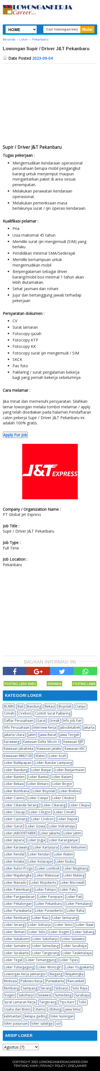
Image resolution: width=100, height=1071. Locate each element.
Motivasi (10, 981)
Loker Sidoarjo (39, 924)
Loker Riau (40, 917)
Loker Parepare (50, 896)
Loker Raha (75, 910)
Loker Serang (14, 924)
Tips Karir (67, 1002)
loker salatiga (41, 1023)
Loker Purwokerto (49, 910)
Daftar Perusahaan (18, 720)
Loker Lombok (48, 868)
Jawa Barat (47, 734)
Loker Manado (15, 882)
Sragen (9, 995)
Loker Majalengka (17, 875)
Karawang (11, 741)
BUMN (9, 706)
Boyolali (65, 706)
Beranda (54, 684)
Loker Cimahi (64, 812)
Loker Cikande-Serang (21, 805)
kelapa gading (36, 1016)
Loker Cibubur (63, 798)
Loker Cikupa (79, 805)
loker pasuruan (16, 1023)
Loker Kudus (65, 861)
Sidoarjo (62, 988)
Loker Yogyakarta (79, 967)
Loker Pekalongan (18, 903)
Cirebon (24, 713)
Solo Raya (80, 988)
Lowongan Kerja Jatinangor (25, 974)
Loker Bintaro (38, 783)
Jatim (32, 734)
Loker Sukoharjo (45, 938)
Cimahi (9, 713)
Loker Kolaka (14, 861)
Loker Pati (74, 896)
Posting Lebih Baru (20, 684)
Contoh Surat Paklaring (53, 713)
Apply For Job (15, 434)
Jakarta (89, 727)
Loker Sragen (59, 932)
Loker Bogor (62, 783)
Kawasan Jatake (49, 748)
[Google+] (38, 671)
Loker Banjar (41, 770)
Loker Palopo (45, 889)
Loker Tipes (69, 960)
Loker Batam (62, 776)
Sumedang (63, 995)
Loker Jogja (36, 840)
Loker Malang (73, 875)
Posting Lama (84, 684)
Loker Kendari (39, 854)
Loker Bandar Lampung (53, 762)
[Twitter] (62, 671)
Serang (46, 988)
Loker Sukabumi (16, 938)
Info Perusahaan (16, 727)
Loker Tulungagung (19, 967)
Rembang (11, 988)
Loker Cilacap (14, 812)
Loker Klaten (63, 854)
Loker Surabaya (74, 945)
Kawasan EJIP (73, 741)
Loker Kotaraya (40, 861)
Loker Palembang (17, 889)
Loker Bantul (38, 776)
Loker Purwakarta (17, 910)
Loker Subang (83, 932)
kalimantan (12, 1016)
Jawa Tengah (69, 734)
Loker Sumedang (45, 945)
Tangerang (47, 1002)
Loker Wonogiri (50, 967)
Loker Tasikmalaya (77, 953)
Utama (39, 1009)
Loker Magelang (75, 868)
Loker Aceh (57, 755)
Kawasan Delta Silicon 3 (41, 741)
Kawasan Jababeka (18, 748)
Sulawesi (44, 995)
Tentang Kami (26, 1066)
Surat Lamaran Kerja (20, 1002)
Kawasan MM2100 (18, 755)
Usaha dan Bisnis (17, 1009)
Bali (20, 706)
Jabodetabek (70, 727)
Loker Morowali (72, 882)
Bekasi (50, 706)
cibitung (55, 1009)
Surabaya (82, 995)
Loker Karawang (16, 847)
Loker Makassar (47, 875)
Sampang (29, 988)
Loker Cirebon (42, 819)
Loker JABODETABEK (20, 833)
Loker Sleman (14, 932)
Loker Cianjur (38, 798)
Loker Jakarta (49, 833)
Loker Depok (67, 819)
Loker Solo (37, 932)
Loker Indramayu (62, 826)
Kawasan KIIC (75, 748)
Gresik (54, 720)
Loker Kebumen (73, 847)
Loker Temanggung (41, 960)
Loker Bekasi (14, 783)
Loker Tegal (13, 960)
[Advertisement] (50, 105)
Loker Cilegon (40, 812)
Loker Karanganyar (63, 840)
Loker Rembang (16, 917)
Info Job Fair (72, 720)
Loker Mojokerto (43, 882)
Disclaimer (77, 1066)
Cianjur (80, 706)
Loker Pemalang (78, 903)
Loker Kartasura (45, 847)
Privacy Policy (53, 1066)
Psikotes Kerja (31, 981)
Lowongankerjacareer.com (63, 1062)
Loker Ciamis (14, 798)
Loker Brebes (69, 791)
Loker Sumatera (16, 945)
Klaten (40, 755)
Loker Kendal (14, 854)
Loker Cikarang (54, 805)
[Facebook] (14, 671)
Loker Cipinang (16, 819)
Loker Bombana (16, 791)
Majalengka (75, 974)
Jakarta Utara (14, 734)
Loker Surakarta (16, 953)
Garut (41, 720)
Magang (56, 974)
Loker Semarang (65, 917)
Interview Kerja (44, 727)
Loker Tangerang (45, 953)
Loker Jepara (14, 840)
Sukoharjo (26, 995)
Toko (82, 1002)
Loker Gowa (35, 826)
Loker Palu (68, 889)
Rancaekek (76, 981)
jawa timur (73, 1009)
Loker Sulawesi (73, 938)
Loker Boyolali (44, 791)
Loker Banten (14, 776)
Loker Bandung (16, 770)
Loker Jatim (72, 833)
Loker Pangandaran (19, 896)
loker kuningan (62, 1016)
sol (58, 1023)
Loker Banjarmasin (69, 770)
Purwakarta (55, 981)
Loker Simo (63, 924)
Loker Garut (13, 826)
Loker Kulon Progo (18, 868)
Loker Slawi (84, 924)
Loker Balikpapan (17, 762)
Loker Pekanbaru (49, 903)
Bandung (34, 706)
